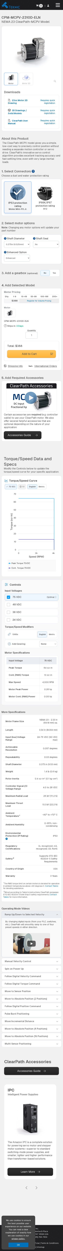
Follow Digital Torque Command (22, 984)
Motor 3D (26, 83)
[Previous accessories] (26, 1188)
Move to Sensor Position (18, 991)
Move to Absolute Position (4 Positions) (26, 1029)
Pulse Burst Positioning (17, 1014)
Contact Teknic (51, 886)
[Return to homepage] (10, 8)
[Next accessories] (36, 1188)
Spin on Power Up (14, 969)
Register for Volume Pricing (39, 301)
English (32, 486)
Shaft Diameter (15, 238)
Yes (54, 273)
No (45, 273)
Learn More (28, 1171)
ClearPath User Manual (18, 122)
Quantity (31, 330)
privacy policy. (18, 1238)
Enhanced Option (16, 252)
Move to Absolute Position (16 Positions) (26, 1036)
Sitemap (40, 1247)
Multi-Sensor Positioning (18, 1044)
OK (18, 1245)
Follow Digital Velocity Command (23, 976)
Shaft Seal (41, 238)
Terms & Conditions (50, 1243)
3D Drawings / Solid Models (17, 112)
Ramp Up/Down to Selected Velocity (24, 914)
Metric (41, 486)
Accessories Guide (19, 435)
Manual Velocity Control (18, 961)
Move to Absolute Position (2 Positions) (26, 999)
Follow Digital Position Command (23, 1006)
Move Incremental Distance (19, 1021)
